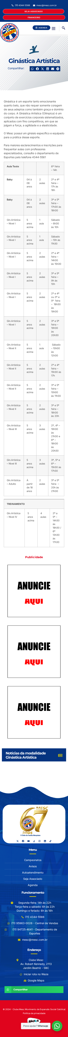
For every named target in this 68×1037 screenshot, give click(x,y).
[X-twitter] (17, 841)
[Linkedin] (45, 841)
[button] (53, 28)
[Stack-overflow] (34, 841)
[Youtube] (28, 841)
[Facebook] (23, 841)
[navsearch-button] (63, 28)
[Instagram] (39, 841)
